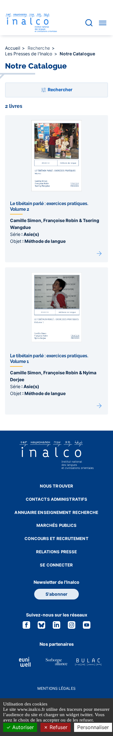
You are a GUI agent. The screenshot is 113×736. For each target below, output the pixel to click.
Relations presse (56, 551)
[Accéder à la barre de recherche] (89, 23)
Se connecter (56, 564)
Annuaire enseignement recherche (56, 512)
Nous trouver (56, 485)
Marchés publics (56, 525)
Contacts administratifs (56, 499)
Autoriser (22, 727)
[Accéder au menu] (102, 23)
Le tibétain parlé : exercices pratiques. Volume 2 (55, 118)
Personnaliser (93, 727)
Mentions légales (56, 688)
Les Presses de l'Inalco (29, 53)
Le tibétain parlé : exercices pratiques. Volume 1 (55, 270)
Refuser (57, 727)
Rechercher (60, 89)
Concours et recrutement (56, 538)
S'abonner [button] (56, 594)
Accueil (13, 48)
